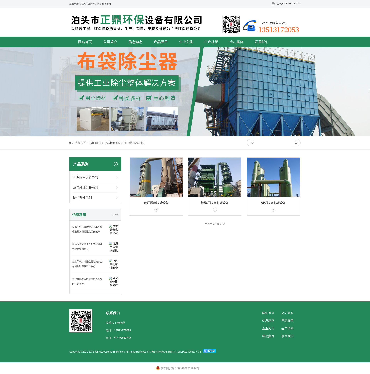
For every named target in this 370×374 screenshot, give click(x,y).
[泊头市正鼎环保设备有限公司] (138, 23)
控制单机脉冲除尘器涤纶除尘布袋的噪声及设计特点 (87, 264)
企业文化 (186, 42)
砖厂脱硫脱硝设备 (156, 202)
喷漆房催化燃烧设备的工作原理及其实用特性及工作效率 (87, 229)
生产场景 (211, 42)
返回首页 (96, 142)
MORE (115, 214)
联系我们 (262, 42)
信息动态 (135, 42)
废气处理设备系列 (85, 187)
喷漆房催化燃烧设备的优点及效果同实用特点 (87, 246)
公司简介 (110, 42)
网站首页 (85, 42)
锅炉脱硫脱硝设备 (273, 202)
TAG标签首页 (112, 142)
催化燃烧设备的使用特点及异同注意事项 (87, 281)
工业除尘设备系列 (85, 177)
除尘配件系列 (82, 197)
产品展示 (161, 42)
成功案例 (236, 42)
